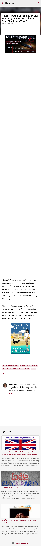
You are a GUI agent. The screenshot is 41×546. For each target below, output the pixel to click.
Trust (33, 368)
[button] (3, 27)
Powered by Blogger (22, 543)
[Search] (38, 3)
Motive (22, 365)
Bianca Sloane (10, 3)
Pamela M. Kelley (32, 365)
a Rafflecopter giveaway (11, 363)
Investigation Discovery (10, 365)
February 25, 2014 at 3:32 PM (27, 384)
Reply (11, 393)
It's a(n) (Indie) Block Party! (9, 487)
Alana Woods (13, 384)
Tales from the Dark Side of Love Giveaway (16, 368)
